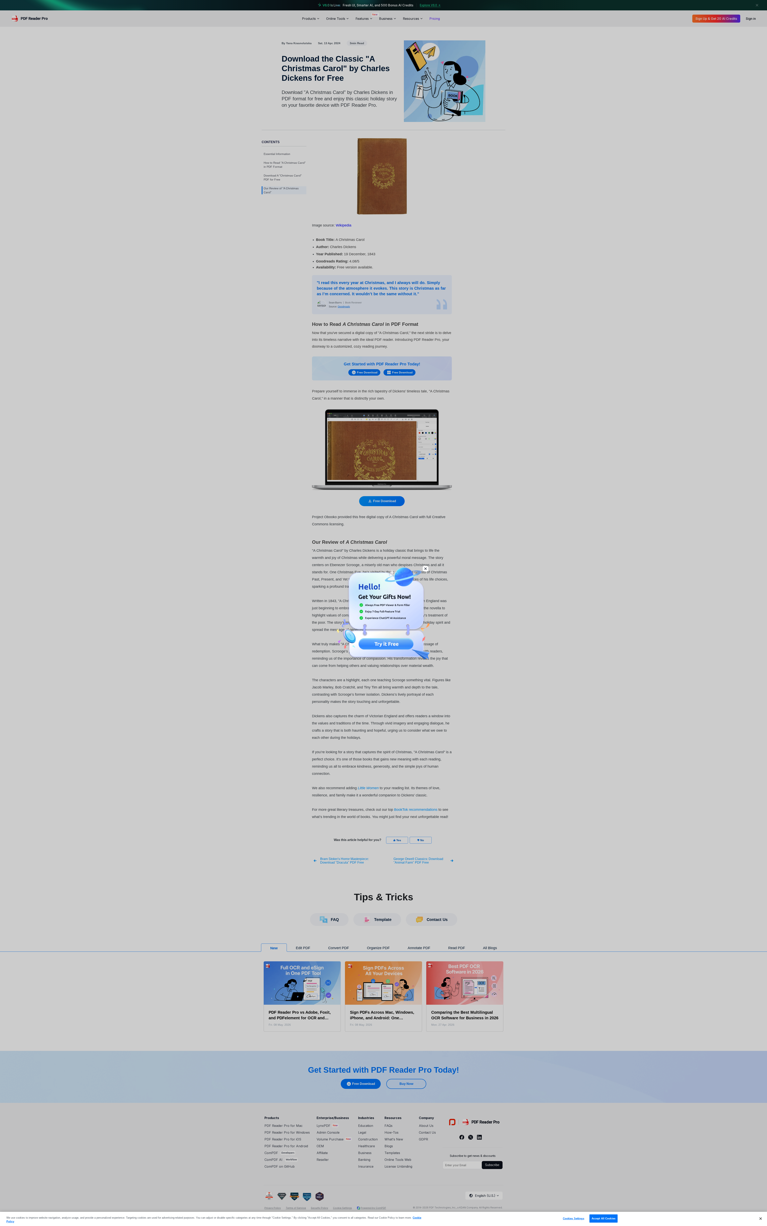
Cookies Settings (573, 1218)
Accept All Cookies (603, 1218)
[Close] (760, 1218)
